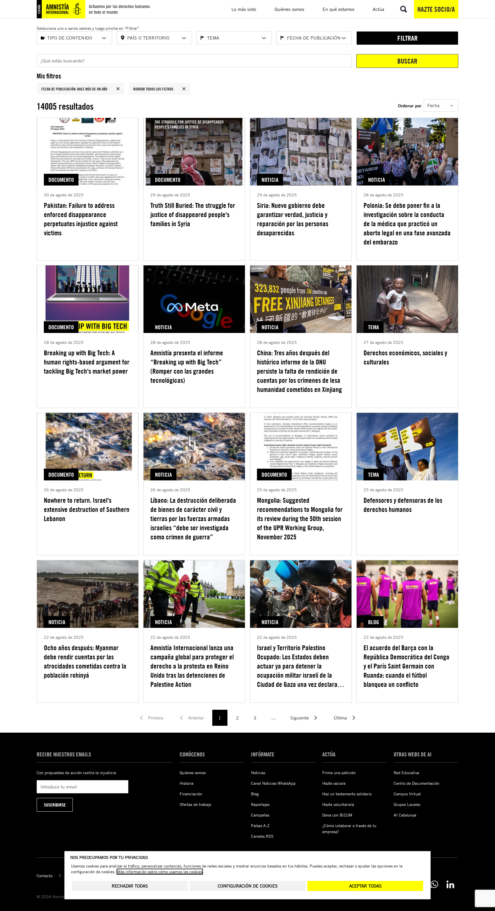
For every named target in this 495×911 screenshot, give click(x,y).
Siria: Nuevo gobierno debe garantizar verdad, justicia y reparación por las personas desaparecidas (292, 219)
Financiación (191, 793)
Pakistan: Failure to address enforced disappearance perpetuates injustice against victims (81, 219)
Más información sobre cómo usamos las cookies (159, 871)
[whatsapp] (434, 884)
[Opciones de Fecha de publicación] (343, 38)
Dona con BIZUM (337, 815)
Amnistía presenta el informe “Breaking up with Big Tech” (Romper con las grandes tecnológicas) (186, 366)
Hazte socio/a (436, 9)
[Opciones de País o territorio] (183, 38)
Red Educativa (406, 772)
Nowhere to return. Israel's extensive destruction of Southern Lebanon (86, 509)
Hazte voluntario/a (338, 804)
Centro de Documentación (416, 783)
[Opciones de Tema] (263, 38)
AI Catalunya (405, 815)
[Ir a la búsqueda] (403, 9)
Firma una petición (339, 772)
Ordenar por (409, 105)
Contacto (44, 875)
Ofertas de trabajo (195, 804)
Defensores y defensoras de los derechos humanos (403, 505)
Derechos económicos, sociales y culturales (405, 357)
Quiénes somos (193, 772)
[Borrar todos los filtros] (184, 88)
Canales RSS (262, 836)
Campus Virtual (407, 793)
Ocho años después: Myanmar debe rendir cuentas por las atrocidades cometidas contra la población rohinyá (85, 661)
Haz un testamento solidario (347, 793)
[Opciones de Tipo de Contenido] (104, 38)
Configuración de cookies (248, 886)
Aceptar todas (365, 886)
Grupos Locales (407, 804)
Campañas (260, 815)
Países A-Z (260, 825)
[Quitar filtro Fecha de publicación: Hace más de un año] (118, 88)
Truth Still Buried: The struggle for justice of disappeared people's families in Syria (192, 214)
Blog (255, 793)
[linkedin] (450, 884)
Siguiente (299, 718)
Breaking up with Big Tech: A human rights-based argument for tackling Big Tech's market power (86, 361)
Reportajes (260, 804)
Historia (186, 783)
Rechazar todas (130, 886)
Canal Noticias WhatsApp (273, 783)
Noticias (258, 772)
